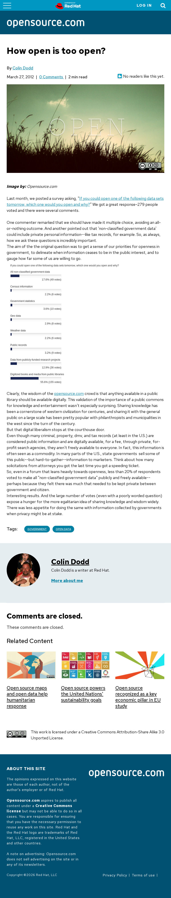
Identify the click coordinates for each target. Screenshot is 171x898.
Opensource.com (23, 800)
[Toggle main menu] (7, 5)
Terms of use (143, 875)
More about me (67, 580)
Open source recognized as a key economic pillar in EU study (138, 697)
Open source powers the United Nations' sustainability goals (83, 694)
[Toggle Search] (163, 5)
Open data (63, 529)
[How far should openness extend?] (64, 387)
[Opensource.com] (46, 24)
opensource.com (69, 393)
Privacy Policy (115, 875)
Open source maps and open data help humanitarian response (27, 697)
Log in (144, 5)
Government (37, 529)
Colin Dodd (22, 68)
